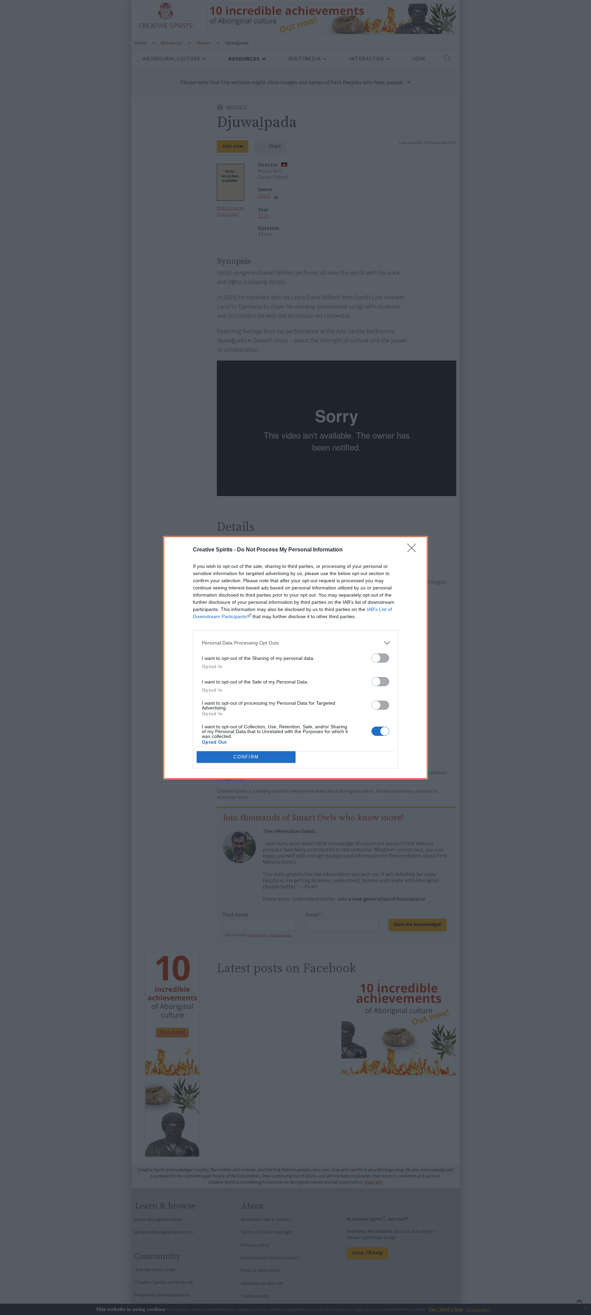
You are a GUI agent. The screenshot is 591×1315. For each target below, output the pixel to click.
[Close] (413, 550)
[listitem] (295, 643)
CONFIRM (246, 756)
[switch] (380, 658)
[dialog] (295, 658)
